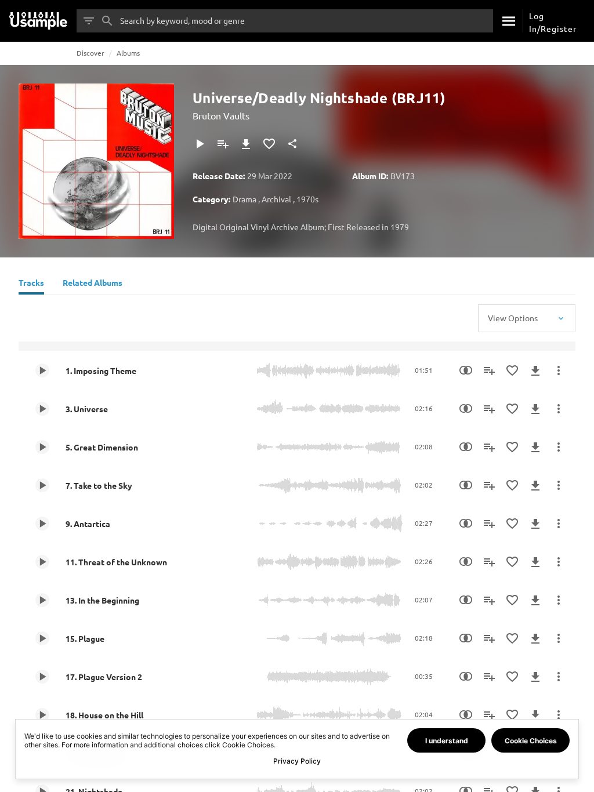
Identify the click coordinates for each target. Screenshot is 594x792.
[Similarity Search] (466, 370)
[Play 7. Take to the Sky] (42, 485)
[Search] (507, 21)
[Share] (292, 144)
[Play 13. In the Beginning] (42, 600)
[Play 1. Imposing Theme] (42, 370)
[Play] (200, 144)
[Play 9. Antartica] (42, 523)
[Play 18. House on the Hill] (42, 715)
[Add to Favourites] (269, 144)
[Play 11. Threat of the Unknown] (42, 562)
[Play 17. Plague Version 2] (42, 677)
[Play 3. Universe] (42, 409)
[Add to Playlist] (223, 144)
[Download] (246, 144)
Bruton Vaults (221, 115)
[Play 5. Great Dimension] (42, 447)
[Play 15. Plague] (42, 638)
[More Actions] (559, 370)
